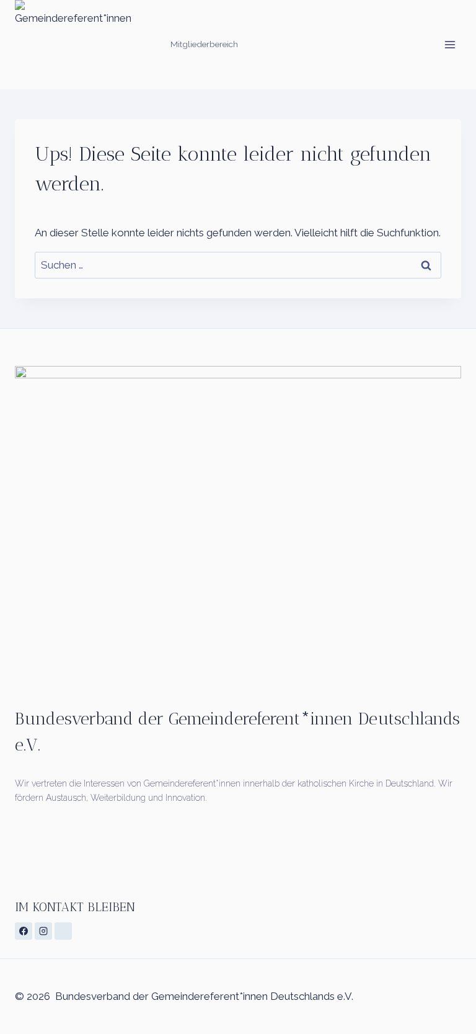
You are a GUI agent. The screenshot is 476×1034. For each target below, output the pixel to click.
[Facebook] (23, 931)
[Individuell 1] (63, 931)
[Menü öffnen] (449, 44)
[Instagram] (43, 931)
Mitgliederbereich (204, 44)
